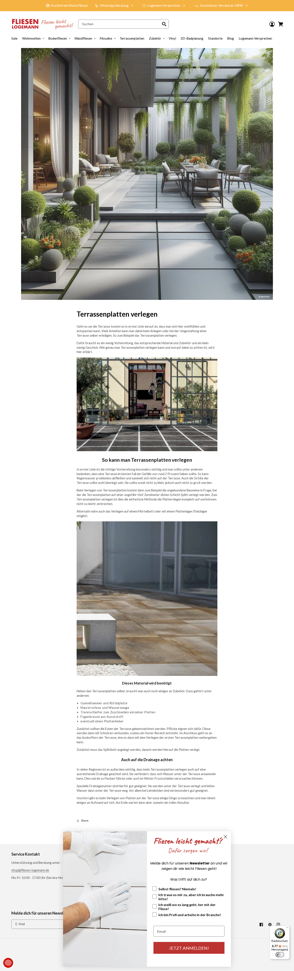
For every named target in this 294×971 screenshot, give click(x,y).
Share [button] (84, 820)
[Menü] (287, 928)
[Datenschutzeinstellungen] (8, 963)
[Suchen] (164, 24)
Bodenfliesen (57, 38)
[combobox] (123, 24)
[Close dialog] (225, 837)
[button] (156, 38)
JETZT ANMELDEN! (189, 948)
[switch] (279, 954)
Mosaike (106, 38)
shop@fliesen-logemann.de (30, 870)
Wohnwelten (31, 38)
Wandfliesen (83, 38)
